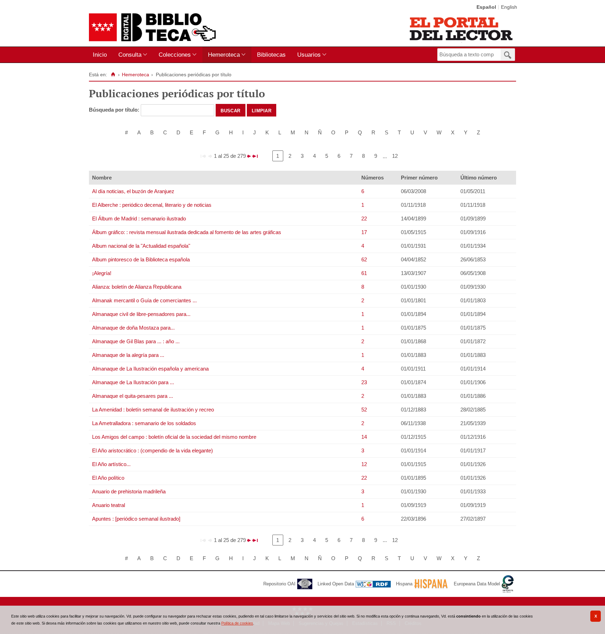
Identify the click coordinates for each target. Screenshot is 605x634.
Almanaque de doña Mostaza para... (133, 328)
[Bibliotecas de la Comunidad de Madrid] (461, 29)
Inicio (100, 54)
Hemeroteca (224, 54)
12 (395, 156)
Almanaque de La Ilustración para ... (133, 382)
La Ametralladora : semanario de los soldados (144, 423)
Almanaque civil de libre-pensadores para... (141, 314)
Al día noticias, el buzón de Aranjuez (133, 191)
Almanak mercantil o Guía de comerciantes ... (144, 300)
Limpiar (261, 110)
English (509, 7)
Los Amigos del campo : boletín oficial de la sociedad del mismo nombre (174, 437)
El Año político (108, 478)
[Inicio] (113, 74)
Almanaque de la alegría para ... (128, 355)
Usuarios (309, 54)
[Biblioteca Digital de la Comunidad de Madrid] (152, 27)
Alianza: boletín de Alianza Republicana (136, 287)
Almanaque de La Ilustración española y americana (150, 369)
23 (364, 382)
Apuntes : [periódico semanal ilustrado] (136, 519)
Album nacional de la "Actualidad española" (141, 246)
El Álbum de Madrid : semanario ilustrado (139, 218)
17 (364, 232)
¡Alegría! (101, 273)
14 (364, 437)
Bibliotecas (271, 54)
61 (364, 273)
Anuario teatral (108, 505)
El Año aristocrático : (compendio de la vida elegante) (152, 450)
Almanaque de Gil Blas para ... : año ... (136, 341)
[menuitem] (101, 55)
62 (364, 259)
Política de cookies (237, 623)
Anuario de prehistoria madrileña (129, 491)
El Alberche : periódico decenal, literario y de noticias (151, 205)
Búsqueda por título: (115, 110)
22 (364, 218)
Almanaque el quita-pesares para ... (132, 396)
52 (364, 410)
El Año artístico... (111, 464)
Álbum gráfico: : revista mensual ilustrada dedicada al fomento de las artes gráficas (186, 232)
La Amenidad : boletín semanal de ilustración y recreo (153, 410)
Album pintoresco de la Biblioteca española (141, 259)
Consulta (129, 54)
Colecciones (175, 54)
